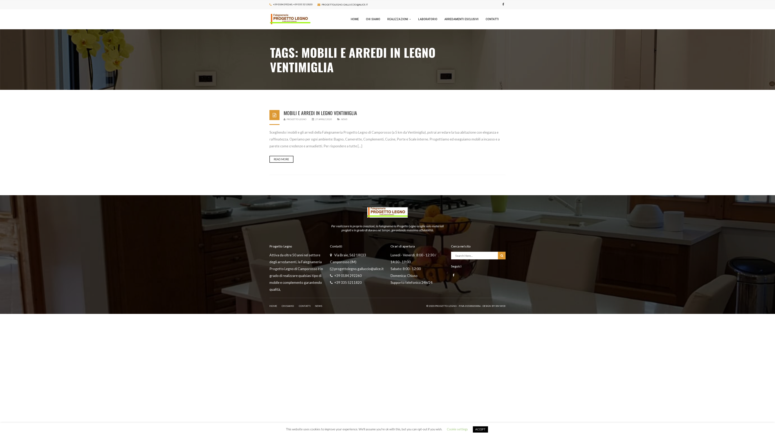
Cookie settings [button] (457, 429)
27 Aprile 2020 (323, 119)
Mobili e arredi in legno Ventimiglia (320, 112)
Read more (281, 159)
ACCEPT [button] (480, 429)
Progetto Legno (296, 119)
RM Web (500, 305)
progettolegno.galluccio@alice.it (345, 4)
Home (273, 305)
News (344, 119)
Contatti (305, 305)
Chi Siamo (288, 305)
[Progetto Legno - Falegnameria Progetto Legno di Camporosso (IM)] (290, 19)
